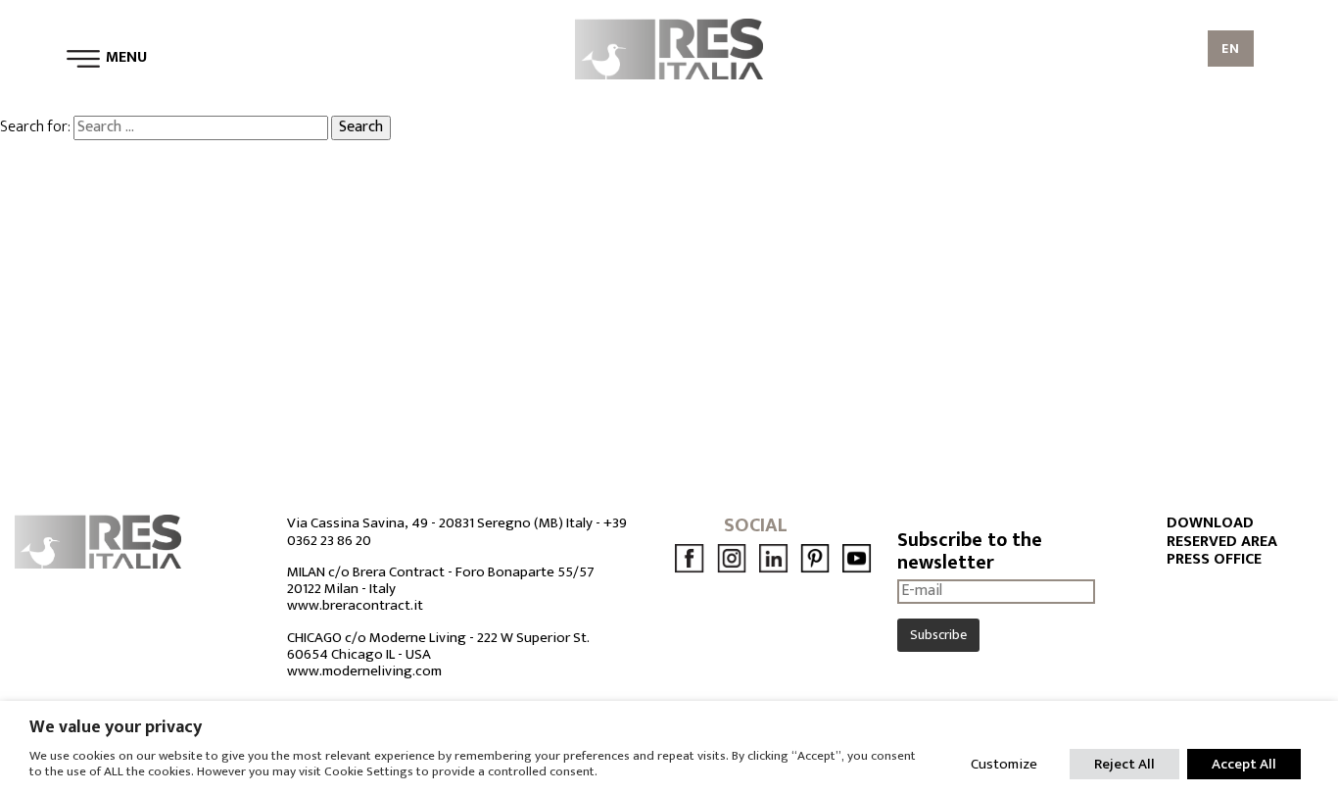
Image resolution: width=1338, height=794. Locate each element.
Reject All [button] (1124, 764)
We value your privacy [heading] (115, 727)
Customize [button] (1004, 764)
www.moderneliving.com (364, 671)
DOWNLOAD (1210, 523)
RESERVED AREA (1222, 542)
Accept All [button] (1244, 764)
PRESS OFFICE (1214, 560)
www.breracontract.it (355, 605)
